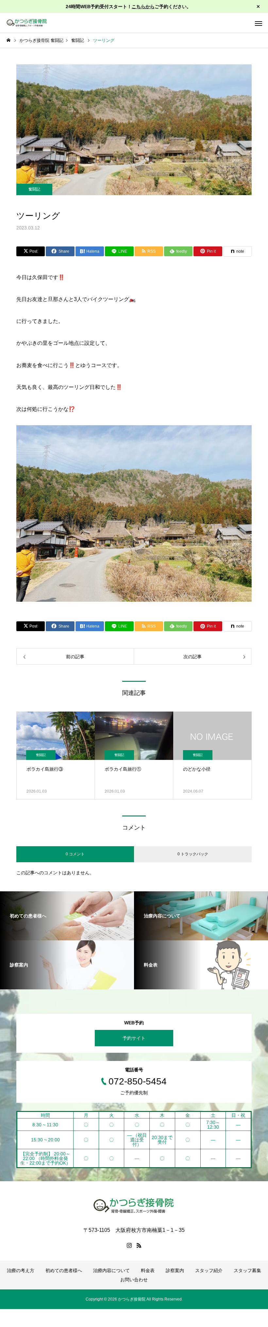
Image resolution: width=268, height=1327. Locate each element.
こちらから (143, 6)
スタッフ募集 (247, 1270)
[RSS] (139, 1245)
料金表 (148, 1270)
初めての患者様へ (63, 1270)
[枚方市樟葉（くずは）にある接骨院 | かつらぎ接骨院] (27, 23)
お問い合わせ (134, 1279)
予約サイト (134, 1038)
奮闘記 (34, 189)
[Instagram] (129, 1245)
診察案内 (175, 1270)
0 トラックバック (192, 854)
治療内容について (111, 1270)
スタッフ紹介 (209, 1270)
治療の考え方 (20, 1270)
